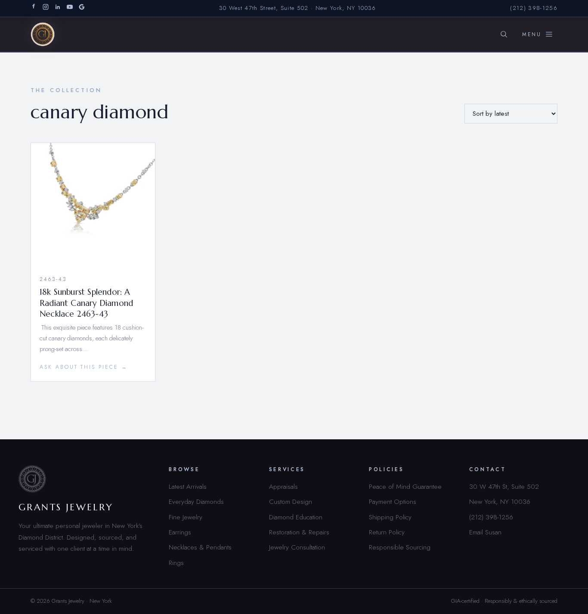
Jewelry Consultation (297, 547)
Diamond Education (295, 517)
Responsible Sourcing (399, 547)
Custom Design (290, 501)
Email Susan (485, 532)
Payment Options (392, 501)
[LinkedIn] (58, 8)
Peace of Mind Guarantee (405, 486)
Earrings (180, 532)
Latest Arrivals (188, 486)
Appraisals (283, 486)
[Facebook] (34, 8)
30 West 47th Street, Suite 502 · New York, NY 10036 (297, 8)
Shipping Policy (390, 517)
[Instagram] (46, 8)
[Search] (503, 34)
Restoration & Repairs (299, 532)
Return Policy (387, 532)
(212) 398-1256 (533, 8)
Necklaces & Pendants (200, 547)
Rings (176, 563)
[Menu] (537, 34)
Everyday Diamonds (196, 501)
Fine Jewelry (185, 517)
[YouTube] (70, 8)
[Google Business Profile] (82, 8)
